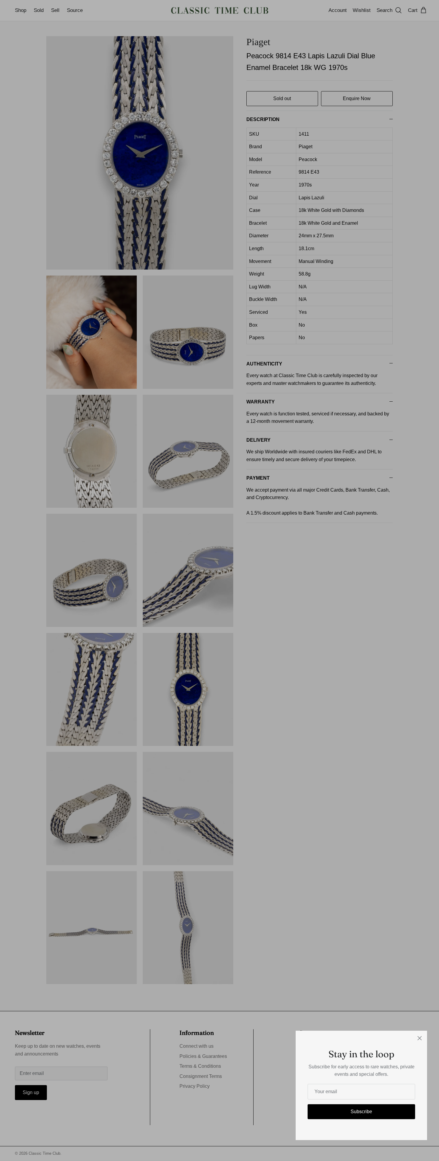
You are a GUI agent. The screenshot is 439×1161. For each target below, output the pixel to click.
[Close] (419, 1038)
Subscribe (361, 1111)
